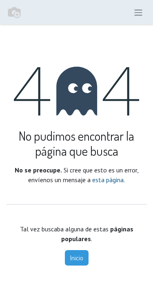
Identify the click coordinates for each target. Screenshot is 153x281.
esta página (108, 180)
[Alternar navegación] (138, 12)
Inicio (76, 258)
